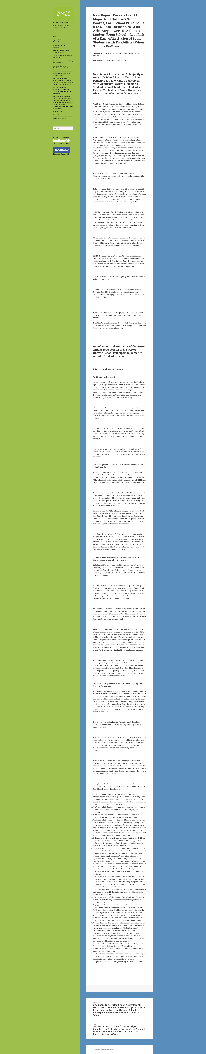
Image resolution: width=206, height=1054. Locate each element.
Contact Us (56, 115)
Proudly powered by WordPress (103, 1050)
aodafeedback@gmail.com (136, 277)
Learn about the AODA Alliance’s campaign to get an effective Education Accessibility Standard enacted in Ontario (63, 81)
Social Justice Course (59, 118)
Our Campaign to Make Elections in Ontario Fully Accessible (61, 68)
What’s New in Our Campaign (59, 46)
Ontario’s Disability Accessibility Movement (63, 56)
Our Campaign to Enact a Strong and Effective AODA (63, 62)
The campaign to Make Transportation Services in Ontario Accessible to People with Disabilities (62, 90)
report (108, 109)
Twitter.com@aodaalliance (63, 143)
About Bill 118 (57, 111)
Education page (138, 483)
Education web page (115, 323)
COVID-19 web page (115, 313)
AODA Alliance (104, 277)
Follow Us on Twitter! (61, 138)
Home (55, 36)
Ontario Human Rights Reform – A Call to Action (63, 74)
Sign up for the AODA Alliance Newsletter (62, 41)
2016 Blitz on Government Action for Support (61, 51)
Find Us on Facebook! (61, 154)
